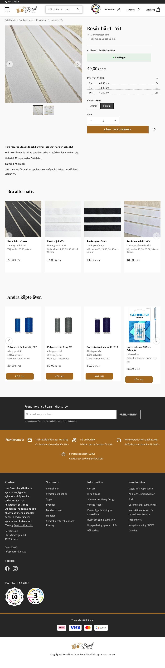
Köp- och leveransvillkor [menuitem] (142, 494)
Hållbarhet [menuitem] (93, 530)
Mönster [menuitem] (50, 515)
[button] (7, 9)
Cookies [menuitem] (133, 530)
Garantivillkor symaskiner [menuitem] (142, 505)
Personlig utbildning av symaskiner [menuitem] (99, 512)
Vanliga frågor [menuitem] (94, 505)
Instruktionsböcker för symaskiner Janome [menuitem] (141, 512)
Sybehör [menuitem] (50, 505)
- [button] (91, 120)
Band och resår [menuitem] (54, 510)
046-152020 (13, 2)
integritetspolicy (69, 421)
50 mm (107, 106)
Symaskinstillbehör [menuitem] (56, 494)
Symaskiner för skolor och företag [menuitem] (60, 523)
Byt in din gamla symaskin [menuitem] (101, 520)
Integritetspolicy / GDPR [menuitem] (141, 525)
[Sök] (77, 9)
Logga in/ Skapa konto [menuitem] (141, 488)
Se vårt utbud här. (23, 525)
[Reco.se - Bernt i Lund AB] (95, 10)
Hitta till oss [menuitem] (93, 494)
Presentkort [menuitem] (135, 520)
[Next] (77, 64)
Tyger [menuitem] (49, 499)
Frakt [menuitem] (131, 499)
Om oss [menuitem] (91, 488)
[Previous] (9, 64)
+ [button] (115, 120)
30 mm (93, 106)
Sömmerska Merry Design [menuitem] (101, 499)
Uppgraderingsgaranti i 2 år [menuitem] (102, 525)
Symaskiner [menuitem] (52, 488)
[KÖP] (118, 129)
